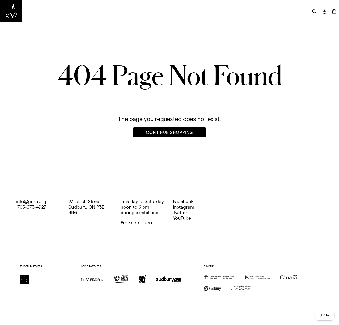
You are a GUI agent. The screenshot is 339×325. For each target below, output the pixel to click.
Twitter (180, 212)
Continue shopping (169, 132)
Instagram (183, 207)
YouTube (182, 218)
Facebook (183, 201)
